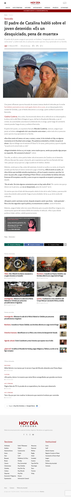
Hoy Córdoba (17, 7)
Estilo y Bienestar (22, 445)
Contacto (47, 466)
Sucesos (11, 15)
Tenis (32, 468)
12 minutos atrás (9, 379)
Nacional (7, 365)
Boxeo (6, 461)
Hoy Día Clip (21, 468)
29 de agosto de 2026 (10, 278)
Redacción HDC (14, 46)
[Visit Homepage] (35, 3)
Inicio (8, 7)
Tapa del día (34, 463)
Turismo (33, 471)
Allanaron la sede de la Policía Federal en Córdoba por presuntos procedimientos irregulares (18, 300)
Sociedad (33, 458)
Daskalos (42, 491)
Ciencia (6, 463)
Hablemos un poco (23, 458)
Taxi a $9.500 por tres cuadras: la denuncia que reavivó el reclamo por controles (31, 395)
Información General (23, 478)
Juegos (47, 458)
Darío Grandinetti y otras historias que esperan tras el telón (28, 341)
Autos (6, 453)
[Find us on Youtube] (33, 435)
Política (55, 7)
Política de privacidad (51, 463)
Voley (32, 473)
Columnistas (7, 466)
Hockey (20, 461)
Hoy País (28, 7)
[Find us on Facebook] (23, 435)
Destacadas (12, 237)
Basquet (6, 458)
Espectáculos (7, 478)
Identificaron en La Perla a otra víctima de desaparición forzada (30, 333)
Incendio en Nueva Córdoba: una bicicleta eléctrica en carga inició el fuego (51, 275)
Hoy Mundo (37, 7)
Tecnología (34, 466)
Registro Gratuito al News (52, 453)
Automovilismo (8, 450)
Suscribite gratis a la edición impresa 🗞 (36, 10)
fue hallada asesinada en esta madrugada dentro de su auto (24, 107)
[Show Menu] (5, 3)
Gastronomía (21, 450)
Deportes (6, 473)
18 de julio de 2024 (25, 46)
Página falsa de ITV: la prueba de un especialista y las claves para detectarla (30, 386)
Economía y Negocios (10, 476)
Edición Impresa (49, 450)
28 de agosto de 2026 (43, 278)
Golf (19, 455)
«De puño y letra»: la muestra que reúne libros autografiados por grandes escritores (33, 377)
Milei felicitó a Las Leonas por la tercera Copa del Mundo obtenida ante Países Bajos (33, 368)
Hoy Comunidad (22, 463)
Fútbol (19, 448)
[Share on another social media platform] (65, 244)
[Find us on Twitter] (27, 435)
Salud (32, 455)
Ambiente (7, 445)
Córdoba (6, 468)
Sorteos (47, 461)
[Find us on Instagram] (30, 435)
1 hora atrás (8, 388)
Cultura (7, 374)
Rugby (33, 453)
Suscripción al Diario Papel (52, 455)
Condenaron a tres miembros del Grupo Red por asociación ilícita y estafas (50, 299)
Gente (19, 453)
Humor (20, 476)
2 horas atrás (8, 397)
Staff (46, 448)
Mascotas (33, 445)
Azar (5, 455)
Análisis (47, 7)
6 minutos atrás (9, 370)
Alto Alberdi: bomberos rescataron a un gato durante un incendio (18, 275)
